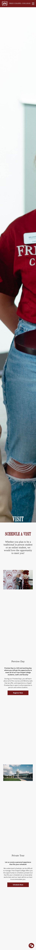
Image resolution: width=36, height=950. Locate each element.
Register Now (18, 693)
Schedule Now (18, 885)
